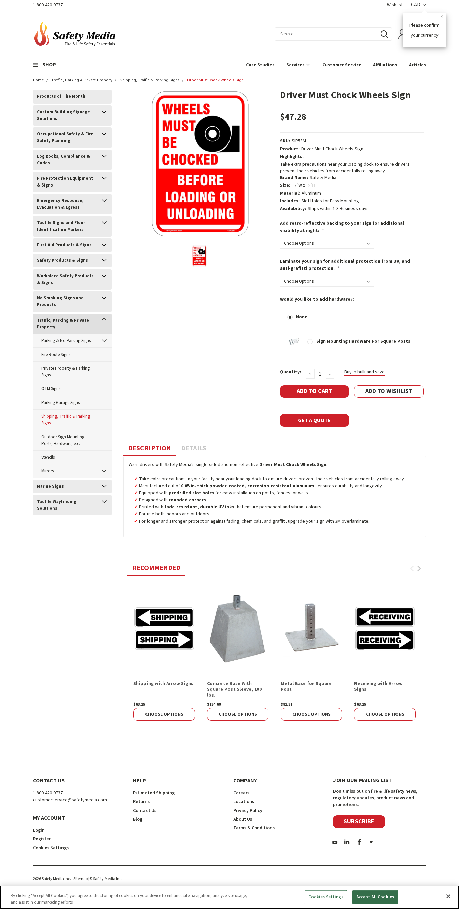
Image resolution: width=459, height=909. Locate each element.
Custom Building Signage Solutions (63, 115)
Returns (141, 801)
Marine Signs (50, 486)
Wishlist (395, 5)
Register (42, 839)
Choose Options (164, 714)
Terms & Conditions (254, 828)
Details (193, 448)
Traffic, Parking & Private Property (81, 80)
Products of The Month (61, 96)
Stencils (48, 457)
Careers (241, 793)
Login (39, 830)
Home (38, 80)
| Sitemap (80, 879)
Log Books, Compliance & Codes (63, 159)
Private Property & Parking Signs (65, 371)
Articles (417, 64)
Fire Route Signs (55, 355)
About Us (242, 819)
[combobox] (333, 34)
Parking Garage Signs (60, 403)
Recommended (156, 568)
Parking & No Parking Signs (66, 341)
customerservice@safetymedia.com (70, 800)
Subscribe (359, 821)
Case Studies (260, 64)
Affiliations (385, 64)
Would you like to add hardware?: (317, 299)
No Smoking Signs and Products (60, 301)
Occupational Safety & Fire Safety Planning (65, 137)
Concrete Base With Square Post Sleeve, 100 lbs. (234, 690)
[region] (229, 897)
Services (296, 64)
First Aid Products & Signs (64, 245)
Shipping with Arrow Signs (163, 684)
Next (419, 568)
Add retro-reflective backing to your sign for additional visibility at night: (342, 227)
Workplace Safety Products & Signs (65, 279)
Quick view (164, 628)
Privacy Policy (247, 810)
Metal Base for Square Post (306, 687)
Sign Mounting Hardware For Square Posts (363, 341)
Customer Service (341, 64)
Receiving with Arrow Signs (378, 687)
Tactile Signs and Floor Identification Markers (61, 226)
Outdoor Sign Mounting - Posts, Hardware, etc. (64, 440)
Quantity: (290, 372)
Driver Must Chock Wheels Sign (215, 80)
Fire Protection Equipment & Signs (65, 181)
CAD (416, 4)
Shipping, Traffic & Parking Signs (150, 80)
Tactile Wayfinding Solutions (56, 505)
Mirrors (47, 471)
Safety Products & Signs (62, 260)
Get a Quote (314, 420)
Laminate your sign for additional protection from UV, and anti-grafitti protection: (345, 265)
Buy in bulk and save (364, 372)
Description (149, 448)
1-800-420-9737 (48, 5)
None (301, 317)
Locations (243, 801)
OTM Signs (50, 389)
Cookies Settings (325, 897)
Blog (137, 819)
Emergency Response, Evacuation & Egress (60, 204)
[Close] (448, 896)
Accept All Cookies (375, 897)
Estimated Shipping (154, 793)
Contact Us (144, 810)
